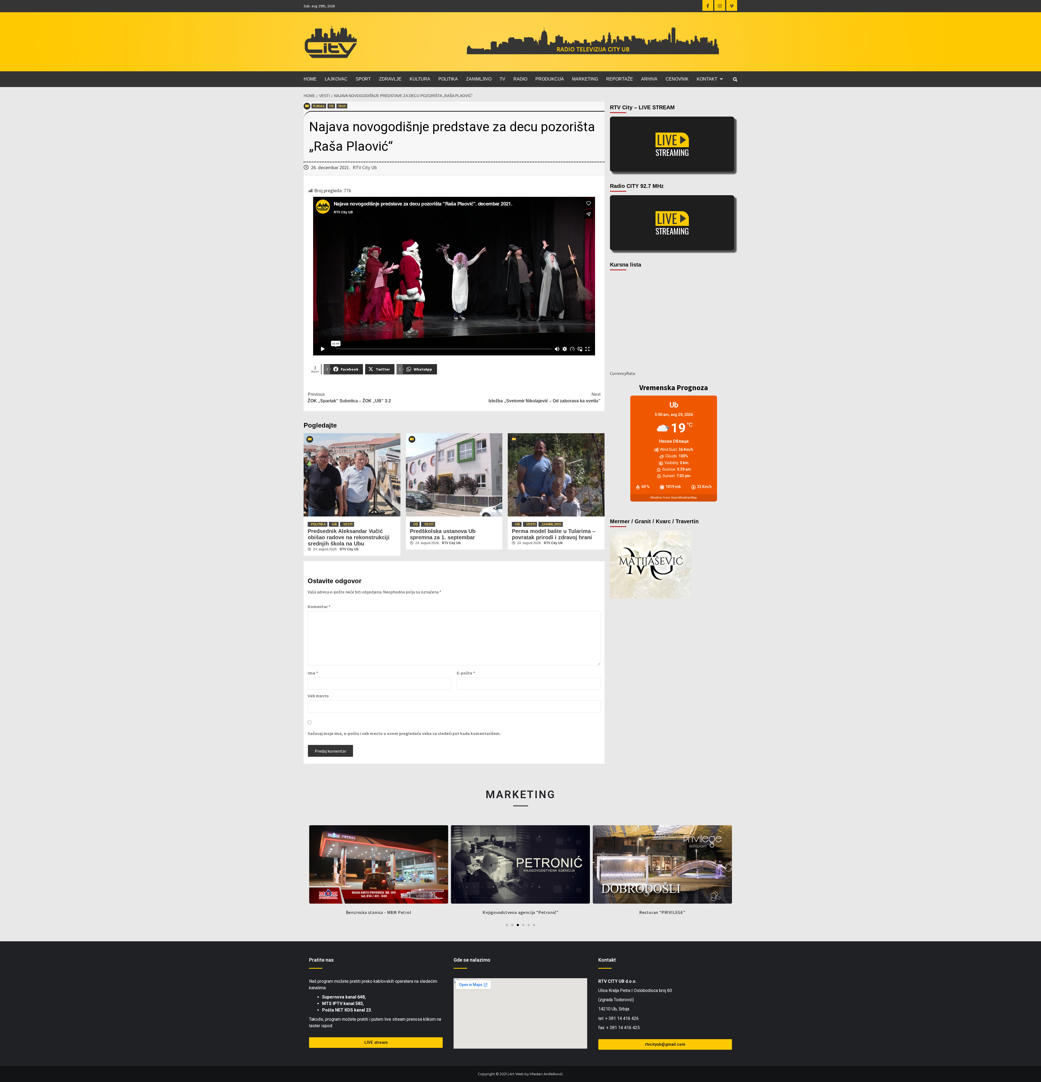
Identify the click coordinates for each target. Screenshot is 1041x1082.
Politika (318, 524)
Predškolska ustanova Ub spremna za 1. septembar (442, 534)
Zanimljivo (551, 524)
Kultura (318, 106)
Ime (313, 673)
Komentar (319, 606)
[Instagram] (719, 5)
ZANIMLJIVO (478, 79)
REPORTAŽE (619, 79)
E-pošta (466, 673)
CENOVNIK (677, 79)
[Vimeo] (731, 5)
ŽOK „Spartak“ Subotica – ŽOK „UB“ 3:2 (349, 397)
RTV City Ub (365, 167)
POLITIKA (448, 79)
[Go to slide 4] (523, 925)
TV (502, 79)
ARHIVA (649, 79)
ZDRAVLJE (390, 79)
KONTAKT (707, 79)
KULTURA (420, 79)
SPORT (363, 79)
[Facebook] (707, 5)
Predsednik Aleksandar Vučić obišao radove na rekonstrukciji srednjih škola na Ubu (349, 537)
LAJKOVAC (336, 79)
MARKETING (585, 79)
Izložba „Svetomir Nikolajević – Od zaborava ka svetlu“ (544, 397)
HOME (310, 79)
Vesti (342, 106)
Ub (331, 106)
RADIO (520, 79)
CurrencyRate (622, 373)
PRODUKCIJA (549, 79)
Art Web (516, 1074)
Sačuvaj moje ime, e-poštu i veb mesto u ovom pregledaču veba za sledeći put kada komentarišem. (404, 733)
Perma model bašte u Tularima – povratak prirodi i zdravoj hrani (553, 534)
